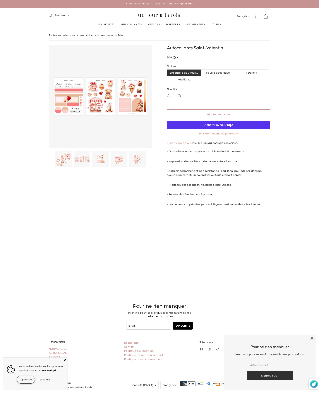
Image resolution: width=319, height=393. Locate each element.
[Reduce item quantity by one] (168, 96)
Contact (129, 346)
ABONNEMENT (195, 24)
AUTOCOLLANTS (130, 24)
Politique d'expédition (139, 350)
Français (242, 16)
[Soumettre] (53, 15)
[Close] (65, 360)
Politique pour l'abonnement (143, 359)
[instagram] (209, 349)
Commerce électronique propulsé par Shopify (70, 387)
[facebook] (201, 349)
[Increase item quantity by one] (179, 96)
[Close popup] (312, 339)
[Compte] (257, 16)
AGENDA (153, 24)
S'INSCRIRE (183, 325)
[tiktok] (217, 349)
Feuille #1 (252, 72)
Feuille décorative (218, 72)
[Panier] (265, 16)
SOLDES (216, 24)
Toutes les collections (62, 35)
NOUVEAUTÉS (106, 24)
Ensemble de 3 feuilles (185, 72)
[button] (59, 97)
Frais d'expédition (179, 143)
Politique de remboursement (143, 355)
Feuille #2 (184, 79)
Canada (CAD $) (143, 385)
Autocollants (88, 35)
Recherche (62, 15)
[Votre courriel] (270, 365)
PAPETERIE (172, 24)
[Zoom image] (100, 97)
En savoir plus (50, 370)
